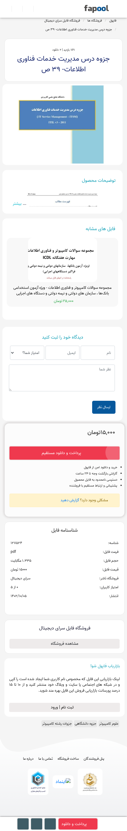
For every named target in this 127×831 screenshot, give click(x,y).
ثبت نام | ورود (63, 707)
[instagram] (63, 813)
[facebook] (41, 813)
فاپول (112, 20)
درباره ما (28, 758)
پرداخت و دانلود (74, 824)
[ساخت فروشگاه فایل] (25, 9)
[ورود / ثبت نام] (14, 9)
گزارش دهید (70, 500)
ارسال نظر (103, 407)
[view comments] (72, 605)
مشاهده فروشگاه (64, 643)
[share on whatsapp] (64, 605)
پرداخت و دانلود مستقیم (61, 453)
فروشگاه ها (94, 20)
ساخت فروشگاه (68, 758)
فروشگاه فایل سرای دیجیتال (62, 20)
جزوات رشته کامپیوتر (57, 723)
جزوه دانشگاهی (85, 723)
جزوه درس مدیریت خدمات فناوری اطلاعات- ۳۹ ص (78, 29)
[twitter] (74, 813)
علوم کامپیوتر (108, 723)
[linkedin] (85, 813)
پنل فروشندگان (94, 758)
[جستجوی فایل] (36, 9)
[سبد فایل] (6, 8)
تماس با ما (45, 758)
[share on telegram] (56, 605)
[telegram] (52, 813)
